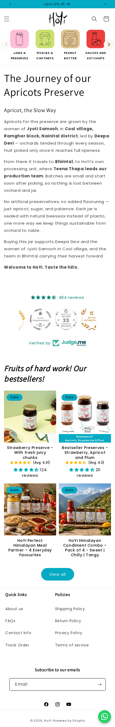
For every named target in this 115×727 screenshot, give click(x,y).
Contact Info (18, 632)
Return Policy (68, 620)
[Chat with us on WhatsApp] (104, 716)
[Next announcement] (105, 4)
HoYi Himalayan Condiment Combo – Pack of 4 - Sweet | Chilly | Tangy (85, 548)
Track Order (17, 645)
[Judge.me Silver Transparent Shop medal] (32, 319)
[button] (7, 19)
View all (57, 574)
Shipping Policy (70, 608)
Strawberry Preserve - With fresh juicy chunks (30, 452)
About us (14, 608)
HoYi (48, 720)
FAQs (10, 620)
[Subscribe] (99, 684)
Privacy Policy (68, 632)
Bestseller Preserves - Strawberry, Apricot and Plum (85, 452)
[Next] (108, 44)
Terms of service (72, 645)
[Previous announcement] (10, 4)
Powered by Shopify (69, 720)
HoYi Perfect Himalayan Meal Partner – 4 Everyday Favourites (30, 548)
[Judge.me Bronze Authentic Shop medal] (83, 319)
